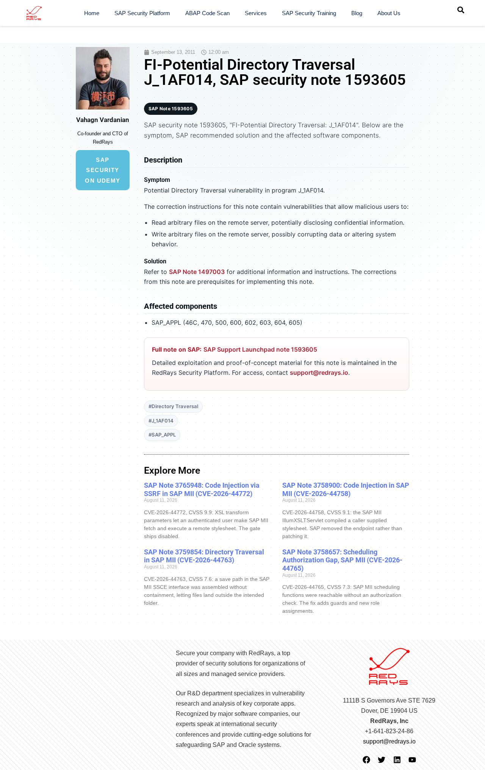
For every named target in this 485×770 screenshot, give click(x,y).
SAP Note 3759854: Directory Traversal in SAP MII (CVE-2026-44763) (204, 556)
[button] (460, 9)
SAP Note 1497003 (197, 271)
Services (256, 13)
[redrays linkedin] (397, 760)
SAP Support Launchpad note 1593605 (260, 349)
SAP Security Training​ (309, 13)
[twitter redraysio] (381, 760)
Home (91, 13)
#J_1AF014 (161, 421)
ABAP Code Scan (207, 13)
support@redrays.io (319, 372)
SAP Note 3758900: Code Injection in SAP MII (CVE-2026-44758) (345, 489)
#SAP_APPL (162, 435)
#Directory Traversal (173, 406)
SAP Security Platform (142, 13)
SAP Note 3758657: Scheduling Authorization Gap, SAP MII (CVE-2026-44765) (342, 560)
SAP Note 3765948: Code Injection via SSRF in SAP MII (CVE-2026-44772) (202, 489)
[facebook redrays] (366, 760)
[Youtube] (412, 760)
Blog (356, 13)
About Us (389, 13)
